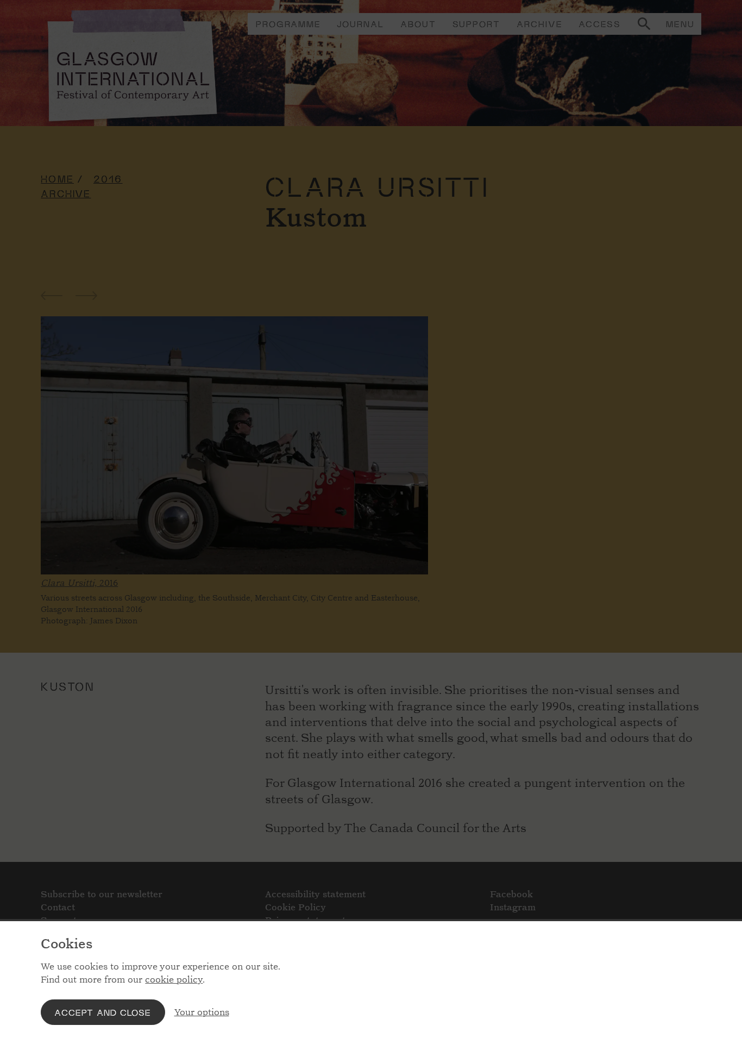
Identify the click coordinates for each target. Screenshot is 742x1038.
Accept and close (102, 1012)
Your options (201, 1012)
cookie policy (174, 979)
